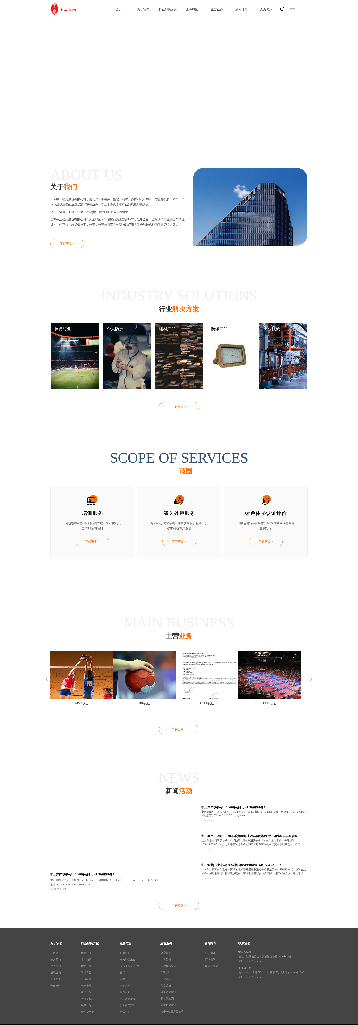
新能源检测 (167, 998)
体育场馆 (166, 952)
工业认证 (166, 979)
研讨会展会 (211, 966)
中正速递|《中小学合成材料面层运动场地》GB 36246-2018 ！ (241, 865)
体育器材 (166, 959)
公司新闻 (210, 952)
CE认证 (165, 972)
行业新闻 (210, 959)
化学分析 (166, 985)
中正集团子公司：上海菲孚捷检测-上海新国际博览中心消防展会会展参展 (249, 836)
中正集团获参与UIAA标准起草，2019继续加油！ (233, 807)
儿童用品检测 (168, 1005)
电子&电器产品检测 (172, 1011)
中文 (292, 9)
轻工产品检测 (168, 992)
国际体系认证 (168, 966)
